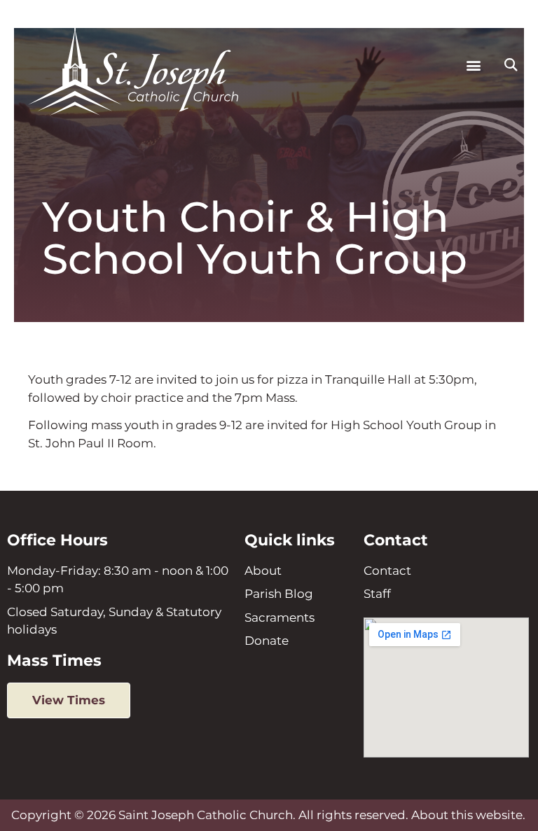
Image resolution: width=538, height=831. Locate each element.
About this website (467, 815)
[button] (473, 64)
